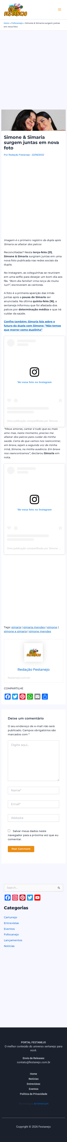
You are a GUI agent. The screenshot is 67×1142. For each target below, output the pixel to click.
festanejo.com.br (19, 677)
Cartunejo (10, 917)
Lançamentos (13, 940)
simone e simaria (15, 631)
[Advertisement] (33, 65)
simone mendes (40, 631)
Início (6, 23)
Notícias (9, 946)
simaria (16, 627)
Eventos (9, 928)
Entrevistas (11, 923)
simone (52, 627)
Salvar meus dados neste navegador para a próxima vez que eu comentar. (33, 835)
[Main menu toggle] (59, 9)
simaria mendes (34, 627)
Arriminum (41, 1103)
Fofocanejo (17, 23)
